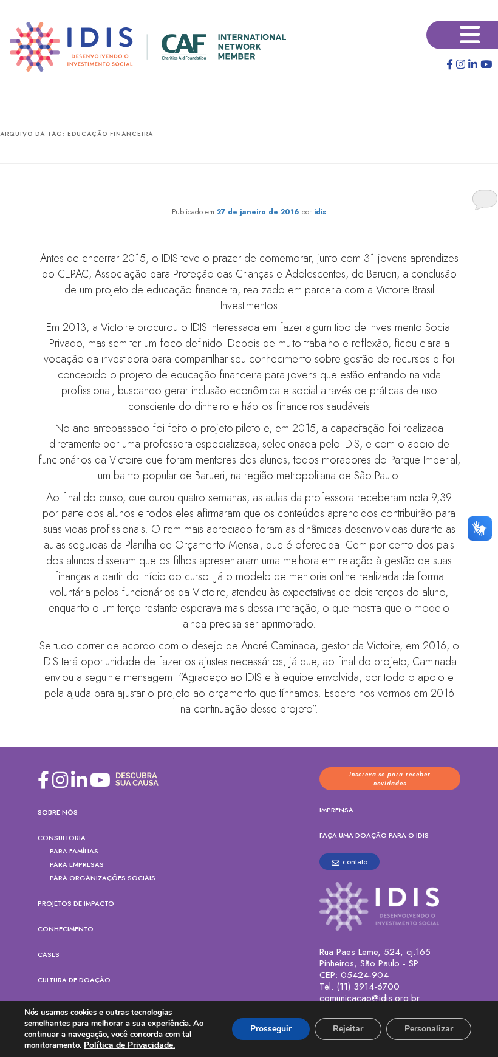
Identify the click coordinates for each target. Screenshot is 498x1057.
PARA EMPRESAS (77, 864)
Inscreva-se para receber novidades (390, 779)
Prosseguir (271, 1029)
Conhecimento (66, 929)
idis (320, 212)
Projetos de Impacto (76, 903)
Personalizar (428, 1029)
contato (355, 861)
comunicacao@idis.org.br (369, 998)
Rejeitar (348, 1029)
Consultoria (62, 838)
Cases (49, 954)
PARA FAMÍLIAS (74, 851)
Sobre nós (58, 812)
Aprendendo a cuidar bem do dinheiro (249, 188)
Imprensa (336, 810)
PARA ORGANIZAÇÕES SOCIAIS (102, 878)
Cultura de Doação (74, 980)
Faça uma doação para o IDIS (374, 835)
